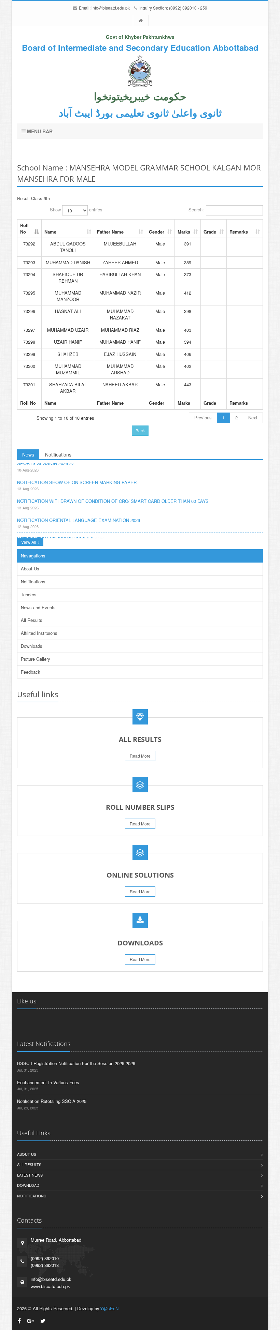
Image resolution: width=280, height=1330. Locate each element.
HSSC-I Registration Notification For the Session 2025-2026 (76, 1063)
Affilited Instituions (39, 633)
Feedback (30, 672)
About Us (30, 568)
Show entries (76, 210)
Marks (184, 231)
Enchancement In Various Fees (48, 1082)
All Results (31, 620)
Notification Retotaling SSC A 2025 (51, 1101)
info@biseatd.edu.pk (111, 8)
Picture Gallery (35, 659)
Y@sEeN (109, 1308)
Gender (156, 231)
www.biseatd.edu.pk (50, 1286)
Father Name (110, 231)
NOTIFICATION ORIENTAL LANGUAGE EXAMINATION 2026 (78, 516)
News (28, 454)
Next (252, 417)
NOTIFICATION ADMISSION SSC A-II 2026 (60, 535)
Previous (203, 417)
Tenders (29, 594)
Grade (210, 231)
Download (28, 1185)
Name (50, 231)
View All (28, 542)
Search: (196, 210)
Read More (140, 756)
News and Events (38, 607)
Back (140, 430)
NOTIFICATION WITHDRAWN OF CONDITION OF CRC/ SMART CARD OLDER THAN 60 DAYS (113, 497)
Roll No (24, 228)
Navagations (33, 555)
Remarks (238, 231)
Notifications (58, 454)
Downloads (31, 646)
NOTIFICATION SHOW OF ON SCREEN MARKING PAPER (77, 478)
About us (26, 1154)
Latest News (30, 1175)
